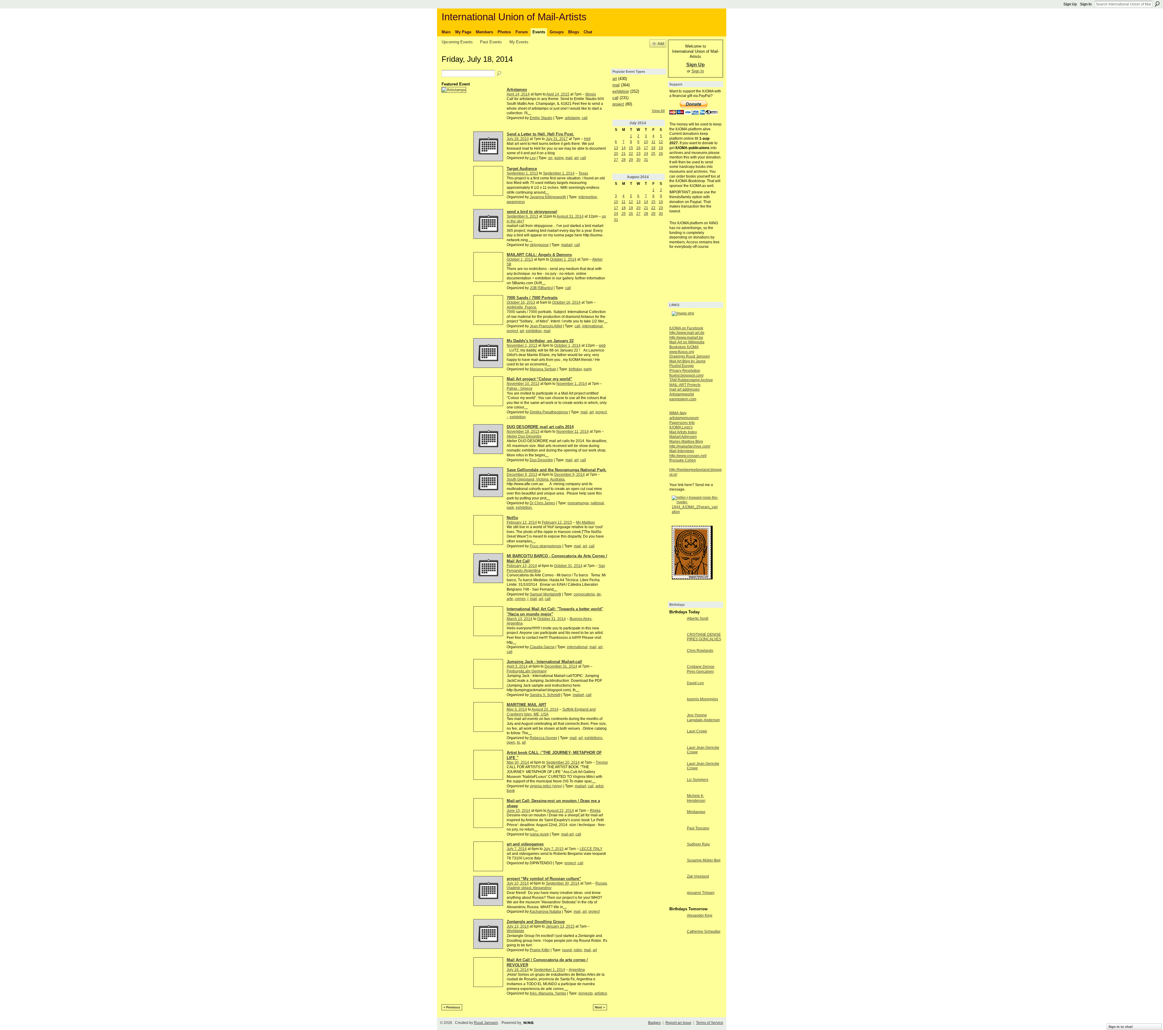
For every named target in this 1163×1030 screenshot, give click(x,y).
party (588, 369)
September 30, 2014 (562, 883)
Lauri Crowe (697, 731)
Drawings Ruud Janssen (689, 356)
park (510, 507)
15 (631, 148)
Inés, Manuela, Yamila (548, 993)
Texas (583, 173)
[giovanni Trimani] (676, 898)
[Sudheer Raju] (676, 849)
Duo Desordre (541, 460)
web (602, 345)
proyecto (585, 993)
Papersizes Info (682, 423)
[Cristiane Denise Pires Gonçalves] (676, 672)
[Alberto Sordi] (676, 623)
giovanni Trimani (700, 893)
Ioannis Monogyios (702, 699)
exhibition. (524, 507)
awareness (516, 202)
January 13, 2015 (560, 926)
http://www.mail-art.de (686, 333)
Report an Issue (678, 1023)
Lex (533, 158)
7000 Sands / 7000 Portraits (532, 297)
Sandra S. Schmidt (545, 695)
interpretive (587, 197)
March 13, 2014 (519, 619)
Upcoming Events (457, 42)
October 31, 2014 (568, 566)
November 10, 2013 (523, 384)
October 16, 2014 (566, 302)
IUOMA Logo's (681, 427)
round (567, 950)
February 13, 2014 (522, 566)
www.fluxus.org (681, 352)
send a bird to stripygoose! (532, 211)
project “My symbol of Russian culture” (544, 878)
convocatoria (584, 594)
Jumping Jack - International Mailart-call (544, 661)
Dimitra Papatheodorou (549, 412)
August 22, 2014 (560, 810)
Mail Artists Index (683, 432)
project (512, 331)
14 (623, 148)
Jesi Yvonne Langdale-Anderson (703, 717)
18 (653, 148)
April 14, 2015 (557, 94)
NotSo (512, 517)
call (585, 118)
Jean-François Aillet (546, 326)
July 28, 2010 (518, 139)
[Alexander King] (676, 920)
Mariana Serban (543, 369)
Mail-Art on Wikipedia (686, 342)
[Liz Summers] (676, 785)
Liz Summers (697, 780)
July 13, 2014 (518, 926)
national (597, 503)
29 (631, 160)
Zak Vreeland (698, 876)
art (576, 158)
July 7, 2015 (554, 849)
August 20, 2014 (545, 709)
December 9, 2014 (569, 474)
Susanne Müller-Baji (704, 860)
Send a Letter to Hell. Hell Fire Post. (540, 134)
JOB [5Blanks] (541, 288)
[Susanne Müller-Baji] (676, 865)
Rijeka (595, 810)
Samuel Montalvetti (545, 594)
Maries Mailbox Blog (686, 441)
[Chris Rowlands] (676, 655)
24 (646, 154)
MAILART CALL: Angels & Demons (539, 254)
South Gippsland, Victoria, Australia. (536, 479)
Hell (587, 139)
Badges (654, 1023)
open (511, 742)
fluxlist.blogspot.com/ (686, 375)
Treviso (602, 762)
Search (1157, 4)
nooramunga (578, 503)
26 (661, 154)
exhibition (534, 331)
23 (638, 154)
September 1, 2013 (522, 173)
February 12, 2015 (557, 522)
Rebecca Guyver (543, 738)
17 (646, 148)
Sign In (1086, 4)
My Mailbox (585, 522)
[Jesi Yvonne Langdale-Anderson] (676, 720)
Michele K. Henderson (696, 798)
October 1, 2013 (520, 259)
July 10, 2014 (518, 883)
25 (653, 154)
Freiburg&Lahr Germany (527, 671)
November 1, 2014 (571, 384)
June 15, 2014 (518, 810)
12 (661, 142)
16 (638, 148)
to (518, 742)
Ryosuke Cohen (682, 460)
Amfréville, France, (522, 307)
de (599, 594)
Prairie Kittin (540, 950)
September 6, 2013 (522, 216)
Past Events (491, 42)
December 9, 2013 (522, 474)
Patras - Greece (519, 388)
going (559, 158)
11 (653, 142)
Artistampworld (681, 394)
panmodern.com (682, 399)
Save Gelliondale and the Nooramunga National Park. (557, 470)
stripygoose (539, 245)
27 (616, 160)
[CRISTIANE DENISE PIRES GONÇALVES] (676, 639)
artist (599, 786)
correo (520, 599)
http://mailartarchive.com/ (689, 446)
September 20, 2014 (563, 762)
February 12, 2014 (522, 522)
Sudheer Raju (698, 844)
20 (616, 154)
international (592, 326)
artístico (601, 993)
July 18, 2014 (518, 970)
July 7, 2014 (517, 849)
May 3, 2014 (517, 709)
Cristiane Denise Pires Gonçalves (700, 669)
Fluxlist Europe (681, 366)
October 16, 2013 (521, 302)
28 (623, 160)
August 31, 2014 (570, 216)
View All (658, 111)
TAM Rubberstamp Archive (691, 380)
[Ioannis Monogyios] (676, 704)
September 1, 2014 (559, 173)
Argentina (577, 970)
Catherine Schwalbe (704, 931)
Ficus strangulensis (546, 546)
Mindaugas (696, 812)
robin (578, 950)
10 (646, 142)
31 (646, 160)
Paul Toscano (698, 828)
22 (631, 154)
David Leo (695, 683)
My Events (518, 42)
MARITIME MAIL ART (526, 704)
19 (661, 148)
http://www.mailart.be (686, 337)
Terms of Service (709, 1023)
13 (616, 148)
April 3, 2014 (517, 666)
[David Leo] (676, 688)
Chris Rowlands (700, 650)
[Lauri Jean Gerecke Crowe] (676, 752)
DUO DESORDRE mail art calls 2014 (540, 427)
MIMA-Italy (678, 413)
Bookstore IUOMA (684, 347)
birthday (575, 369)
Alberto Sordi (697, 618)
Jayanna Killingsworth (548, 197)
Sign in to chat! (1120, 1026)
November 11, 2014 (572, 431)
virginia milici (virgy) (546, 786)
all (524, 742)
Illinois (590, 94)
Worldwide (515, 931)
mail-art (567, 834)
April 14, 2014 (518, 94)
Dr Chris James (542, 503)
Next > (600, 1007)
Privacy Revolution (684, 370)
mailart (566, 245)
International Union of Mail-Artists (514, 16)
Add (661, 43)
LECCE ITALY (591, 849)
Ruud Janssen (486, 1023)
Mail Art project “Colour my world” (539, 379)
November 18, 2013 (523, 431)
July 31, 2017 (557, 139)
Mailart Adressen (683, 437)
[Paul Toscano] (676, 833)
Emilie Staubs (541, 118)
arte (510, 599)
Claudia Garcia (542, 647)
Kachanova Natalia (545, 911)
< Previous (451, 1007)
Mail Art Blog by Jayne (687, 361)
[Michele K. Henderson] (676, 801)
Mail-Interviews (681, 451)
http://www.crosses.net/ (688, 456)
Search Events (499, 73)
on (550, 158)
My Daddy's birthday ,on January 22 (540, 340)
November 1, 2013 (522, 345)
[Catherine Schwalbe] (676, 936)
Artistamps (517, 89)
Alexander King (699, 915)
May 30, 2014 (518, 762)
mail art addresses (684, 389)
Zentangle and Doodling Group (536, 921)
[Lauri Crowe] (676, 736)
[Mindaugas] (676, 817)
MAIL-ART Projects (685, 385)
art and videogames (525, 844)
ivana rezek (539, 834)
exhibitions (593, 738)
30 (638, 160)
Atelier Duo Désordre (524, 436)
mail (568, 158)
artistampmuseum (684, 418)
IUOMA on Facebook (686, 328)
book (511, 790)
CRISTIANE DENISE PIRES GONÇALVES (704, 637)
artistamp (572, 118)
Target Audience (522, 168)
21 (623, 154)
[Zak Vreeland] (676, 881)
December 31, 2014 (561, 666)
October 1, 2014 (563, 259)
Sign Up (1070, 4)
